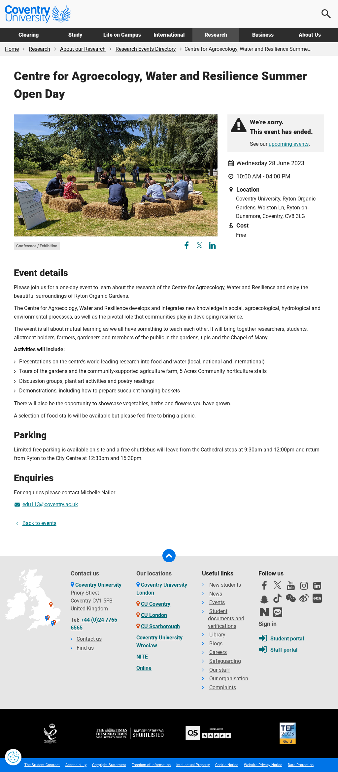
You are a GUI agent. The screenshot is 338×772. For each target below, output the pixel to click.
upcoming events (289, 144)
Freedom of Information (151, 765)
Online (144, 668)
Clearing (28, 35)
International (169, 35)
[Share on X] (199, 245)
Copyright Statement (109, 765)
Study (75, 35)
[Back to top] (169, 555)
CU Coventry (155, 604)
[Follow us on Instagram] (304, 587)
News (215, 594)
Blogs (215, 643)
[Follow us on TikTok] (278, 598)
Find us (85, 648)
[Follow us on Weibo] (304, 598)
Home (12, 49)
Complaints (222, 687)
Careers (218, 652)
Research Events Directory (146, 49)
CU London (154, 615)
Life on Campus (122, 35)
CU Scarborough (160, 626)
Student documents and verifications (226, 618)
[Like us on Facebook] (264, 587)
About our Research (83, 49)
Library (217, 635)
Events (217, 602)
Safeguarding (225, 661)
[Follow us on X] (278, 585)
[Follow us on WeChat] (291, 598)
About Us (310, 35)
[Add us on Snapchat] (264, 601)
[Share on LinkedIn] (212, 246)
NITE (142, 657)
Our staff (219, 670)
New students (225, 585)
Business (263, 35)
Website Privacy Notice (263, 765)
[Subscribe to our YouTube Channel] (291, 587)
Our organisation (228, 678)
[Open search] (326, 13)
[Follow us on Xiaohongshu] (317, 598)
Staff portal (283, 650)
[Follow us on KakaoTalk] (278, 612)
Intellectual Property (193, 765)
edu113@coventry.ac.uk (50, 504)
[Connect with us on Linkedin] (317, 587)
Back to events (39, 523)
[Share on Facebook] (187, 246)
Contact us (89, 639)
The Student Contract (42, 765)
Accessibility (75, 765)
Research (216, 35)
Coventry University (98, 585)
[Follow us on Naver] (264, 612)
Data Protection (301, 765)
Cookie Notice (226, 765)
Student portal (287, 638)
